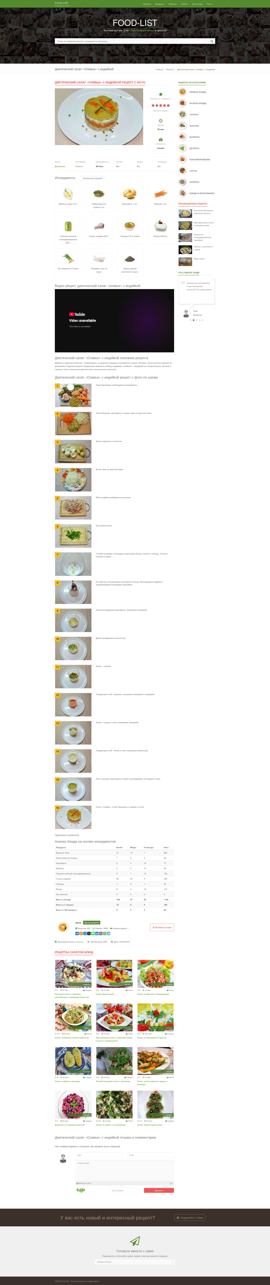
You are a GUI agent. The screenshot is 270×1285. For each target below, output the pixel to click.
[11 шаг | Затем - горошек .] (73, 676)
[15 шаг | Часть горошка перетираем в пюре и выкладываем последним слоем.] (73, 788)
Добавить (159, 1190)
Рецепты (147, 3)
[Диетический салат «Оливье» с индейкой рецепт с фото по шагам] (99, 116)
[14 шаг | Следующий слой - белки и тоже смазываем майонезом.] (73, 760)
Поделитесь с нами (191, 1217)
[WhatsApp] (104, 933)
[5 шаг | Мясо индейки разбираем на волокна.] (73, 507)
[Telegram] (108, 933)
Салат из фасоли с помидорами (153, 994)
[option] (196, 298)
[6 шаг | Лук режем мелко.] (73, 535)
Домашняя (60, 166)
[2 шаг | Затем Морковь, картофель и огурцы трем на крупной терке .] (73, 423)
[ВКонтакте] (77, 933)
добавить (79, 941)
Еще (209, 3)
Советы (184, 3)
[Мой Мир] (85, 933)
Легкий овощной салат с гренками (113, 1081)
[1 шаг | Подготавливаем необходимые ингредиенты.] (73, 395)
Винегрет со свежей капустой (69, 1124)
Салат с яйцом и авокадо (67, 1081)
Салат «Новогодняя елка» (150, 1124)
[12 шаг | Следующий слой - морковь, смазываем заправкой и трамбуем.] (73, 704)
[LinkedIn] (96, 933)
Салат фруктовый (105, 994)
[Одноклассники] (81, 933)
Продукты (159, 3)
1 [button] (190, 320)
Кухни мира (197, 3)
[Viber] (100, 933)
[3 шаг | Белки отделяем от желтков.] (73, 451)
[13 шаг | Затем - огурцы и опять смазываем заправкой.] (73, 732)
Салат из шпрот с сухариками (111, 1124)
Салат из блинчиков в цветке (151, 1037)
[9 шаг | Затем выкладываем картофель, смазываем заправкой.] (73, 620)
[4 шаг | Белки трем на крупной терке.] (73, 479)
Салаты (79, 166)
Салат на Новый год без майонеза (72, 1037)
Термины (172, 3)
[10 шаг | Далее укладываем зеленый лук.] (73, 648)
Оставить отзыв (162, 927)
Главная (159, 69)
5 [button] (203, 320)
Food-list (62, 4)
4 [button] (200, 320)
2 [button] (193, 320)
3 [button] (197, 320)
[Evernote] (92, 933)
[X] (89, 933)
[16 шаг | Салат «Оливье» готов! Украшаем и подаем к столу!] (73, 817)
